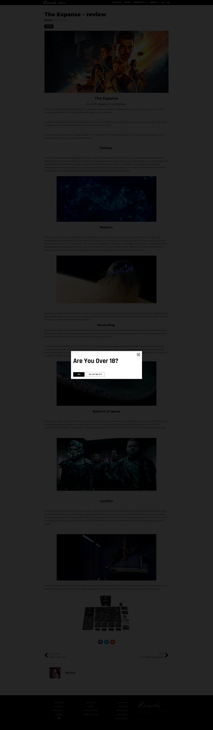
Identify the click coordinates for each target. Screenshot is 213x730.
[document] (106, 365)
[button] (138, 354)
